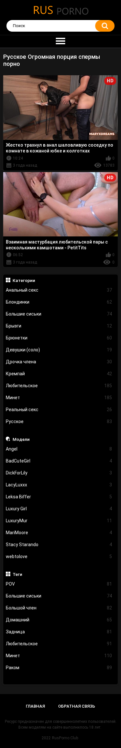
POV (59, 584)
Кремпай (59, 373)
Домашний (59, 619)
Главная (35, 706)
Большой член (59, 607)
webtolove (59, 556)
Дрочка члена (59, 361)
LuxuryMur (59, 520)
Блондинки (59, 302)
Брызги (59, 325)
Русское (59, 421)
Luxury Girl (59, 508)
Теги (17, 574)
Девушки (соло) (59, 349)
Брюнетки (59, 337)
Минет (59, 397)
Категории (24, 280)
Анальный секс (59, 290)
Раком (59, 667)
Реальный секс (59, 409)
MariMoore (59, 532)
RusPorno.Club (65, 738)
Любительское (59, 385)
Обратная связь (76, 706)
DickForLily (59, 472)
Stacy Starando (59, 544)
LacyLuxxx (59, 484)
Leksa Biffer (59, 496)
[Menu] (60, 41)
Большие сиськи (59, 314)
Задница (59, 631)
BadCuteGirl (59, 460)
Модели (21, 439)
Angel (59, 449)
